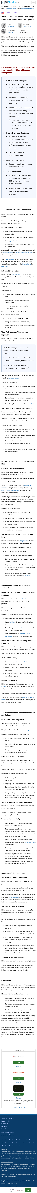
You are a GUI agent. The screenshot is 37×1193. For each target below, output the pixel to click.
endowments (15, 490)
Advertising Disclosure (8, 1135)
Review (18, 1066)
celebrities (4, 266)
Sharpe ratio (23, 541)
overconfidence (8, 252)
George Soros (26, 264)
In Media (4, 1129)
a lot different (10, 259)
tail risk (32, 404)
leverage (27, 575)
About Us (4, 1126)
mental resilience (13, 897)
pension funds (5, 490)
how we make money (10, 8)
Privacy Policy (5, 1121)
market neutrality (23, 599)
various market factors (22, 662)
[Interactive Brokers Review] (20, 1190)
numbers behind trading (27, 8)
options (21, 404)
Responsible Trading (7, 1132)
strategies (27, 730)
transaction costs (30, 842)
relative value (19, 628)
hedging (11, 622)
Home (8, 12)
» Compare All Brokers (18, 1107)
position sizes (14, 241)
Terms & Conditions (7, 1118)
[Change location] (3, 12)
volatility (3, 686)
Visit (28, 1190)
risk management (13, 378)
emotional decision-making (24, 252)
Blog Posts (14, 12)
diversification (16, 274)
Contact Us (4, 1124)
